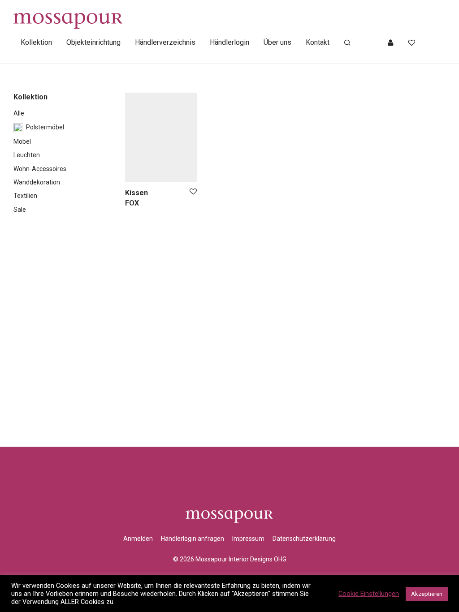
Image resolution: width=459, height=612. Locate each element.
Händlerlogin (229, 42)
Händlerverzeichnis (165, 42)
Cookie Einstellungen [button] (368, 594)
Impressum (248, 538)
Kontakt (317, 42)
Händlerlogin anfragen (192, 538)
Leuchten (26, 154)
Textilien (25, 195)
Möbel (22, 141)
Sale (19, 209)
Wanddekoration (36, 182)
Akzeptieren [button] (426, 594)
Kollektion (36, 42)
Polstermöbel (45, 127)
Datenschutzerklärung (304, 538)
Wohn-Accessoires (39, 168)
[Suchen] (347, 43)
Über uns (277, 42)
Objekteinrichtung (93, 42)
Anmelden (138, 538)
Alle (18, 113)
